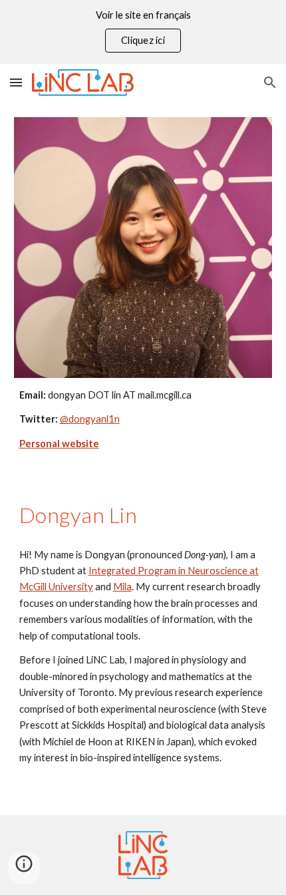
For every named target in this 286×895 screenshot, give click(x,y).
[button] (16, 82)
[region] (143, 32)
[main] (143, 419)
